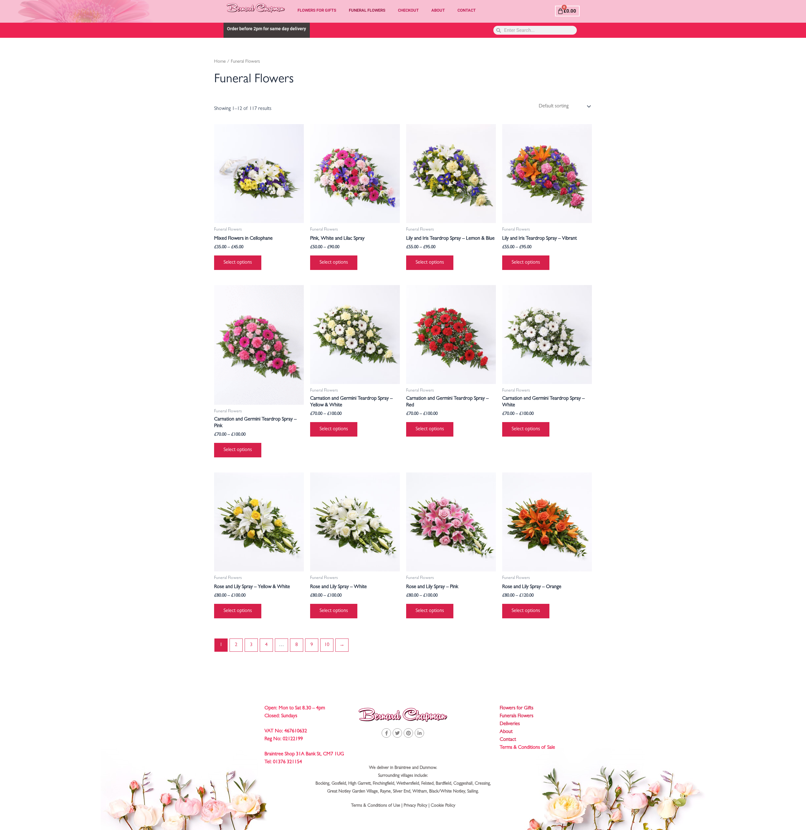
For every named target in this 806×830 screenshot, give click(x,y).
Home (220, 62)
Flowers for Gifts (516, 708)
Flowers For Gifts (317, 10)
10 (326, 645)
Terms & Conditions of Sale (527, 747)
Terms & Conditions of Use (375, 806)
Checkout (408, 10)
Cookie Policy (443, 806)
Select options (238, 262)
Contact (466, 10)
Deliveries (510, 724)
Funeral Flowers (367, 10)
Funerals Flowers (516, 716)
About (438, 10)
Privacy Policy (415, 806)
